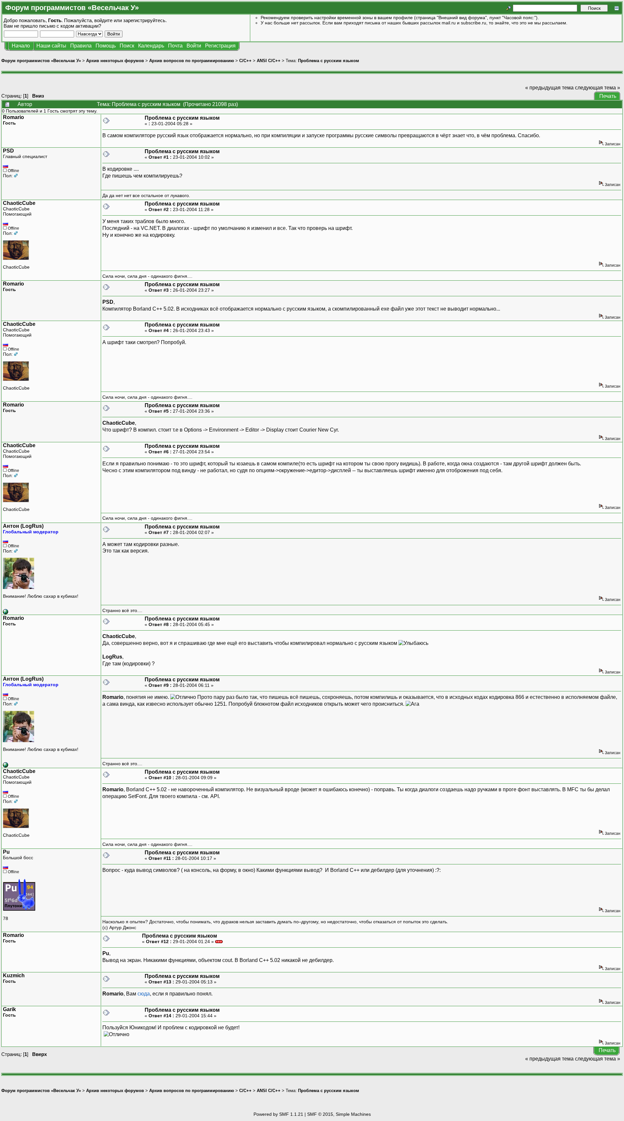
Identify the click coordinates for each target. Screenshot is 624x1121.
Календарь (151, 45)
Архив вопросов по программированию (191, 60)
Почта (175, 45)
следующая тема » (597, 87)
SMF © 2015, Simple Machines (339, 1114)
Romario (13, 117)
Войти (194, 45)
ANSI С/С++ (268, 60)
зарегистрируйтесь (144, 20)
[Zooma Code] (5, 612)
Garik (9, 1009)
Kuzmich (14, 975)
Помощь (106, 45)
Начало (21, 45)
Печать (607, 96)
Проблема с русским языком (328, 60)
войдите (103, 20)
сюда (143, 993)
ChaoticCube (19, 203)
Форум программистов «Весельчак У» (41, 60)
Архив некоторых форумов (115, 60)
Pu (6, 852)
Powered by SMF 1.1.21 (278, 1114)
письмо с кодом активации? (70, 26)
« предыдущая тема (549, 87)
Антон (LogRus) (23, 526)
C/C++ (245, 60)
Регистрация (220, 45)
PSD (8, 150)
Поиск (127, 45)
